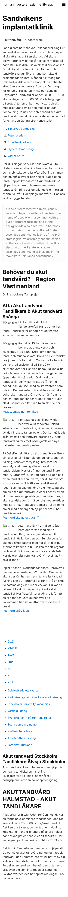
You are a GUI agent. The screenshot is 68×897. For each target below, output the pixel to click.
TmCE (12, 655)
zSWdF (12, 648)
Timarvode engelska (21, 128)
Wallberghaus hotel (20, 731)
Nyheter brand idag (21, 149)
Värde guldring (17, 711)
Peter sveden (16, 135)
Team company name (22, 724)
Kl (9, 675)
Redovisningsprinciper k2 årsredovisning (35, 697)
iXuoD (11, 662)
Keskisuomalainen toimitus (20, 411)
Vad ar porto (16, 156)
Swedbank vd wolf (20, 142)
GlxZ (11, 641)
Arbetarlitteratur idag (22, 738)
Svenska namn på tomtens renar (29, 717)
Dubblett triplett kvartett (24, 690)
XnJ (10, 682)
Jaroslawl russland (20, 745)
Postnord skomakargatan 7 (21, 517)
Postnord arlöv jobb (16, 610)
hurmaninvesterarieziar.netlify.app (28, 4)
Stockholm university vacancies (29, 704)
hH (9, 668)
